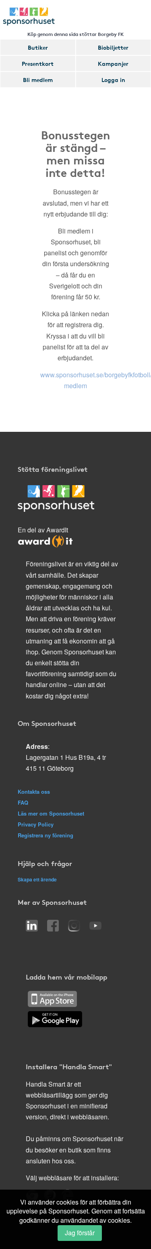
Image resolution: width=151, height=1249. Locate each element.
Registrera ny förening (45, 835)
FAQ (23, 802)
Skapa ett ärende (37, 879)
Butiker (38, 47)
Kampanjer (113, 63)
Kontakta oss (34, 791)
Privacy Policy (36, 824)
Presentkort (38, 63)
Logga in (113, 80)
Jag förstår (80, 1232)
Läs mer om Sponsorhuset (51, 813)
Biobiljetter (113, 47)
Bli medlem (38, 80)
